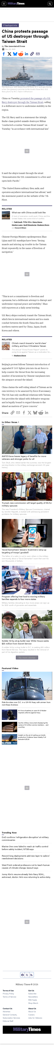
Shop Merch (33, 1003)
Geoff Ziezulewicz (29, 225)
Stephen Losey (17, 225)
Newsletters (33, 996)
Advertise (6, 1011)
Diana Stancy (37, 222)
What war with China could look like (29, 212)
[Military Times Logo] (16, 3)
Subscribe (32, 993)
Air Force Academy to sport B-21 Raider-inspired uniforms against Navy (32, 711)
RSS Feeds (32, 1000)
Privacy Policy (8, 993)
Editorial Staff (8, 1021)
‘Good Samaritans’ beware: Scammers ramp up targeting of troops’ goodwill (24, 551)
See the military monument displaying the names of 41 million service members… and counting (33, 725)
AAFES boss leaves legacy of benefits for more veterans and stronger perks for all (24, 457)
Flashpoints (10, 25)
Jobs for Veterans (35, 1017)
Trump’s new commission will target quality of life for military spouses (27, 504)
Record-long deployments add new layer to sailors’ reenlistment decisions (26, 857)
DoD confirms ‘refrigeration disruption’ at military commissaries (25, 838)
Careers (31, 1014)
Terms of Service (9, 996)
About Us (32, 1011)
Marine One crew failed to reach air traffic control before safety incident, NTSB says (25, 848)
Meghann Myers (43, 225)
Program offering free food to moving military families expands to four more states (23, 598)
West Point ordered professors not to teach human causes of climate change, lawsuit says (26, 866)
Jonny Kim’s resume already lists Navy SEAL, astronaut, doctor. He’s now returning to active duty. (26, 875)
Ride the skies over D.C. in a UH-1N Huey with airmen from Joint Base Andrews (26, 703)
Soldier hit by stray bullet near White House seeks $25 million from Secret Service (25, 642)
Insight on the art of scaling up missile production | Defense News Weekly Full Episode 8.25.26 (32, 737)
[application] (27, 686)
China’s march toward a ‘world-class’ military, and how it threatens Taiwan (29, 344)
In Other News (9, 422)
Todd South (18, 222)
